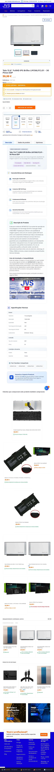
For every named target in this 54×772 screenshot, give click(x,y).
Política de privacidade (32, 743)
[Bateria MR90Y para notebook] (48, 460)
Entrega (19, 742)
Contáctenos (7, 751)
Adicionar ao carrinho (25, 107)
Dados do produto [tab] (24, 142)
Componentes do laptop (8, 622)
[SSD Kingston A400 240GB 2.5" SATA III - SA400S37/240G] (16, 684)
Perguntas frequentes (20, 750)
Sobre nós (7, 744)
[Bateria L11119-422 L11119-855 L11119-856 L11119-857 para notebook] (29, 468)
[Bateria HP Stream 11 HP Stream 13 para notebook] (25, 598)
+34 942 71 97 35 (45, 757)
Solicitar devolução (19, 762)
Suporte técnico (21, 754)
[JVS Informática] (6, 7)
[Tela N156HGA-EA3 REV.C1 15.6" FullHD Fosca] (24, 557)
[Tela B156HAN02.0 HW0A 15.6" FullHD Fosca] (33, 644)
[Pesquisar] (32, 5)
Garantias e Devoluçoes (20, 758)
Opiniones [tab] (39, 142)
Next (50, 619)
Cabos (16, 622)
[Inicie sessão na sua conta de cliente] (37, 6)
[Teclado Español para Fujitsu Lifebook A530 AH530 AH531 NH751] (39, 419)
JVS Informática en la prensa (8, 747)
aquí (31, 135)
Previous (48, 619)
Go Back (48, 20)
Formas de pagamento (20, 746)
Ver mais (10, 718)
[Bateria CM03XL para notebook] (48, 597)
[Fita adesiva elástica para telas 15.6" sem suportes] (16, 644)
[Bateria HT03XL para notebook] (37, 514)
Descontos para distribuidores (33, 752)
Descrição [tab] (8, 142)
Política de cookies (31, 748)
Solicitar (44, 734)
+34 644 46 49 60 (45, 762)
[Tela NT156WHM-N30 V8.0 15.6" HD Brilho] (48, 557)
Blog (5, 754)
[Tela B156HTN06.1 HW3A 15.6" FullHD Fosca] (50, 644)
